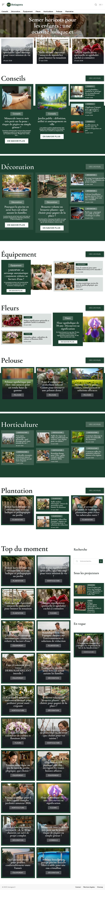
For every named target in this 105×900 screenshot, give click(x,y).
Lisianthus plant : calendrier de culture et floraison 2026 (35, 338)
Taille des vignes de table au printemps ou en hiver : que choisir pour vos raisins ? (59, 438)
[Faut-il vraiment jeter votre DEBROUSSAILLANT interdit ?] (64, 268)
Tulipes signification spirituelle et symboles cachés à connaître (86, 55)
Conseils (13, 78)
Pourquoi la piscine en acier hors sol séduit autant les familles (17, 209)
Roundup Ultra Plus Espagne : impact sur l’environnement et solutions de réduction (59, 522)
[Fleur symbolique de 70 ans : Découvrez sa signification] (93, 329)
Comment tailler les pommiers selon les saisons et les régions (93, 453)
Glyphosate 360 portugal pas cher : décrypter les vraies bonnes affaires (53, 766)
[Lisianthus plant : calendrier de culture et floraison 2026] (12, 337)
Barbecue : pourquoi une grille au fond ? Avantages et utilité (93, 214)
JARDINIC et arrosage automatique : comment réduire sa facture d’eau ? (16, 274)
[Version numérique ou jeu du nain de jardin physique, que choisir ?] (64, 284)
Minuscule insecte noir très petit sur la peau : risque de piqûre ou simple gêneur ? (16, 123)
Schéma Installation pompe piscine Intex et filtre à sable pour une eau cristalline (93, 197)
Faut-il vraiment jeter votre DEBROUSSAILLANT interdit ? (89, 268)
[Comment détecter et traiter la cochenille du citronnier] (78, 437)
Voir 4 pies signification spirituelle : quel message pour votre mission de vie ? (16, 53)
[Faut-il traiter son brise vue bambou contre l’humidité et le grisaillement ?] (80, 589)
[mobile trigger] (4, 4)
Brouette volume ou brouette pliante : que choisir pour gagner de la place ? (52, 211)
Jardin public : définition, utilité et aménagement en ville (52, 121)
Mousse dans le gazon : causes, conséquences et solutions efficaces (87, 387)
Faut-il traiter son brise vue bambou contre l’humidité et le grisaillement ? (94, 590)
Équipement (18, 254)
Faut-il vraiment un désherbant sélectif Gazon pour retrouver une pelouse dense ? (52, 386)
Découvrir (95, 78)
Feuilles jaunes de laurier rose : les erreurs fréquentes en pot (93, 127)
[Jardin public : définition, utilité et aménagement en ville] (52, 97)
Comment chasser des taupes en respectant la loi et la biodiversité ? (89, 645)
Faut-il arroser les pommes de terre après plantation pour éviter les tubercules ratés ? (87, 511)
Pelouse (12, 360)
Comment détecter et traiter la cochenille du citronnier (94, 438)
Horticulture (19, 424)
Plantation (17, 490)
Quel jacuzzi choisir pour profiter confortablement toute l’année (18, 864)
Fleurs (10, 307)
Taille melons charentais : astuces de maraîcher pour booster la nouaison (52, 55)
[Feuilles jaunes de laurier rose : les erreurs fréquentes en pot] (77, 127)
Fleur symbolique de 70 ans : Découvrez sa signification (67, 325)
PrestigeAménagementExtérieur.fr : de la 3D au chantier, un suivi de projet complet (18, 831)
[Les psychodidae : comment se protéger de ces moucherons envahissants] (77, 91)
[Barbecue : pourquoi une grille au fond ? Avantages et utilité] (77, 213)
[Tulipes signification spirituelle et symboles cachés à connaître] (12, 321)
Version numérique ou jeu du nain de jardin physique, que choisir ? (87, 285)
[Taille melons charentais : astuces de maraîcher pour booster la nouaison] (43, 504)
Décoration (17, 166)
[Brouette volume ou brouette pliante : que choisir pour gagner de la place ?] (52, 186)
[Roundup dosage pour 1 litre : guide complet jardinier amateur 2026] (43, 455)
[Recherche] (95, 4)
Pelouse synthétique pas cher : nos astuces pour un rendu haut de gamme (18, 386)
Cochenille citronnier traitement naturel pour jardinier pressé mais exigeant (24, 458)
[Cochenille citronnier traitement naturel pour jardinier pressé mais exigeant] (8, 457)
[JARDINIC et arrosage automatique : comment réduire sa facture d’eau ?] (41, 277)
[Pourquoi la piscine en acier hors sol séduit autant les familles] (16, 186)
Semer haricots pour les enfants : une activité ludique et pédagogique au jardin (52, 31)
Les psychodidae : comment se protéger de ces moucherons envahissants (93, 92)
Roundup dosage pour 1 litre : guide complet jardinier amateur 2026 (58, 456)
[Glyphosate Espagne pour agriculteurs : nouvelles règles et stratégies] (77, 109)
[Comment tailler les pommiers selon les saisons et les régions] (78, 452)
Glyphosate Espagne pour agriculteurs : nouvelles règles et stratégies (93, 110)
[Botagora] (15, 4)
